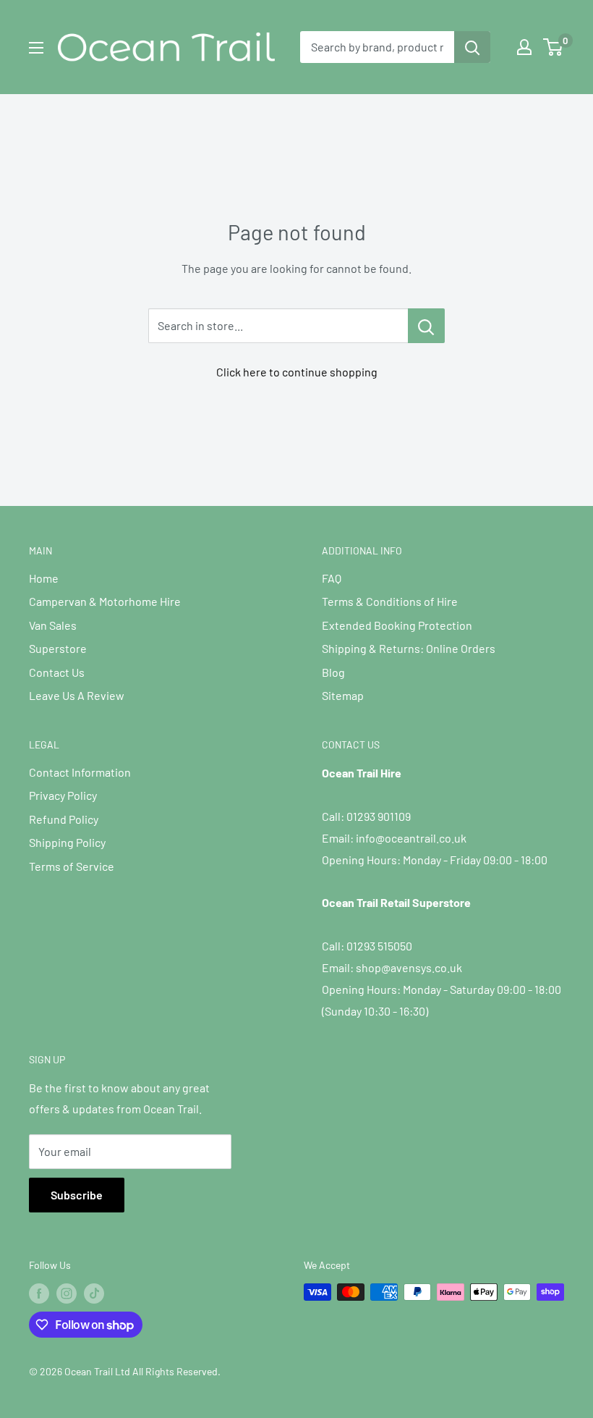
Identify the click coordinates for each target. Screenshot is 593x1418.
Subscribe (77, 1195)
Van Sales (53, 625)
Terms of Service (71, 866)
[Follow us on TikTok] (94, 1293)
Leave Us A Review (76, 695)
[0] (554, 47)
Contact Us (57, 672)
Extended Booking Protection (397, 625)
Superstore (58, 648)
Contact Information (80, 772)
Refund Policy (63, 819)
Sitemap (343, 695)
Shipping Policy (67, 842)
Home (44, 578)
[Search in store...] (426, 325)
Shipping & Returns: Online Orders (408, 648)
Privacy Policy (63, 795)
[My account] (524, 47)
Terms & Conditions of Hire (390, 601)
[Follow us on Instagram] (66, 1293)
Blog (333, 672)
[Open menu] (36, 48)
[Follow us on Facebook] (39, 1293)
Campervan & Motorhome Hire (105, 601)
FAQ (331, 578)
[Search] (472, 47)
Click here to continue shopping (296, 372)
